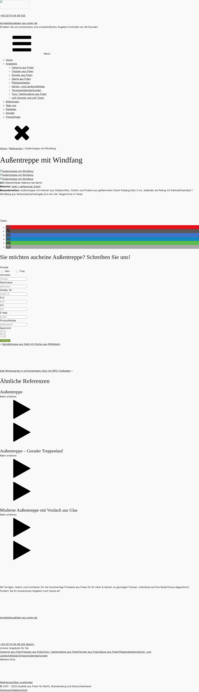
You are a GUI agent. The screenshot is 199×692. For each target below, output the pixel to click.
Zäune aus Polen (21, 78)
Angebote (11, 63)
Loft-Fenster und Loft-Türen (28, 97)
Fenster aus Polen (22, 75)
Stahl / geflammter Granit (26, 186)
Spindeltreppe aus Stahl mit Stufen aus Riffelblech (31, 344)
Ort (2, 305)
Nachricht (5, 328)
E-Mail (3, 312)
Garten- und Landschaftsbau (28, 86)
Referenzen (12, 101)
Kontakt (10, 113)
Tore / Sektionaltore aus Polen (29, 94)
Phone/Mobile (8, 320)
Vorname (5, 274)
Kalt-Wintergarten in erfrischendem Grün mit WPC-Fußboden (35, 370)
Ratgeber (11, 109)
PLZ (2, 297)
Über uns (11, 105)
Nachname (6, 282)
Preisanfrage (13, 117)
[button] (8, 227)
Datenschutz (20, 690)
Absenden (5, 341)
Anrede (4, 267)
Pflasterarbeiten (21, 82)
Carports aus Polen (23, 67)
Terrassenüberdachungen (26, 90)
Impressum (6, 690)
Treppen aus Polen (22, 71)
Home (9, 59)
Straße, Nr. (6, 290)
